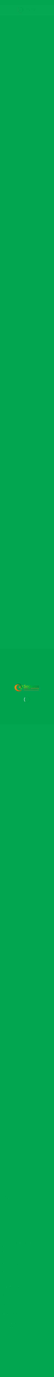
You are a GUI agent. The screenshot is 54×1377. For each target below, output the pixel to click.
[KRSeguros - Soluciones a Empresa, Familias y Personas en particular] (27, 687)
